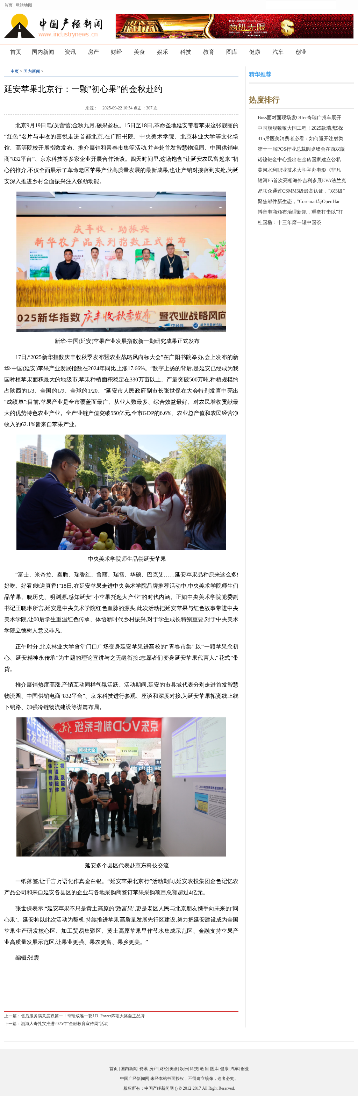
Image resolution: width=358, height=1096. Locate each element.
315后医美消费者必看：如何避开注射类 (300, 138)
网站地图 (23, 5)
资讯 (70, 52)
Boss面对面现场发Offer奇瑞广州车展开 (299, 117)
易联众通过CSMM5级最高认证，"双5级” (301, 191)
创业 (301, 52)
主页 (14, 71)
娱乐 (162, 52)
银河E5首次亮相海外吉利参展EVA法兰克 (302, 180)
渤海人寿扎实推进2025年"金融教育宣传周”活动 (64, 1023)
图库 (231, 52)
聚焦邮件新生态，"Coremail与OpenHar (299, 201)
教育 (208, 52)
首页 (8, 5)
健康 (254, 52)
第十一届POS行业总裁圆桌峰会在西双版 (301, 149)
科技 (185, 52)
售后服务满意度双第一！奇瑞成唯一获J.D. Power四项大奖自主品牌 (83, 1015)
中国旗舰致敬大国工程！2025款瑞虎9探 (300, 128)
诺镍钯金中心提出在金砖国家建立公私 (299, 159)
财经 (116, 52)
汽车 (278, 52)
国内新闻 (43, 52)
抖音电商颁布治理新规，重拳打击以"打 (300, 212)
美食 (139, 52)
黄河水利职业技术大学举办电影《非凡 (299, 170)
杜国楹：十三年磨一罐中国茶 (289, 222)
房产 (93, 52)
